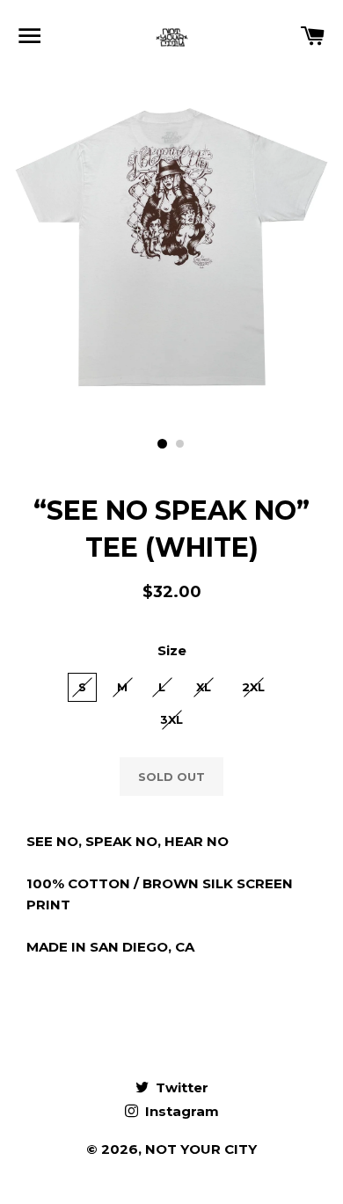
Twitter (180, 1087)
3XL (171, 719)
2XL (253, 687)
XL (203, 687)
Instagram (180, 1111)
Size (171, 650)
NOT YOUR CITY (201, 1149)
